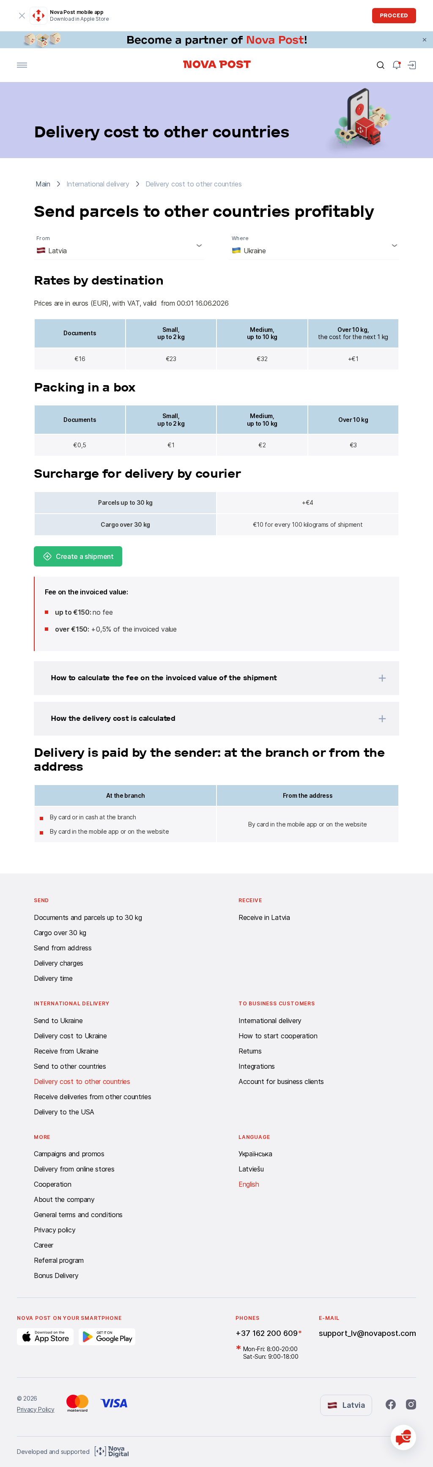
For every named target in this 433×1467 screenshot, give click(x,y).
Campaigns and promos (69, 1154)
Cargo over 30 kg (60, 932)
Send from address (63, 948)
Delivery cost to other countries (82, 1081)
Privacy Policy (36, 1409)
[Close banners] (424, 39)
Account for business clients (281, 1081)
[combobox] (119, 245)
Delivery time (53, 978)
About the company (64, 1199)
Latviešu (250, 1169)
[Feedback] (403, 1437)
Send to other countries (70, 1066)
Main (43, 184)
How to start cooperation (277, 1036)
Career (43, 1245)
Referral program (59, 1260)
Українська (255, 1154)
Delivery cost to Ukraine (70, 1036)
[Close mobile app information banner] (22, 16)
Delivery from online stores (74, 1169)
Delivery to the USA (64, 1112)
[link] (216, 39)
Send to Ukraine (58, 1020)
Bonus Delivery (56, 1275)
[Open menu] (22, 65)
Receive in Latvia (264, 917)
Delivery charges (58, 963)
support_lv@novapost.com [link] (367, 1333)
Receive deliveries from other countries (92, 1096)
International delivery (269, 1020)
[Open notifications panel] (396, 65)
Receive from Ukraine (66, 1051)
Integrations (256, 1066)
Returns (250, 1051)
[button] (205, 678)
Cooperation (52, 1184)
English (248, 1184)
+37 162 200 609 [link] (267, 1333)
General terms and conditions (78, 1214)
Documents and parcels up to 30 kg (88, 917)
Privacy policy (55, 1230)
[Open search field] (380, 65)
